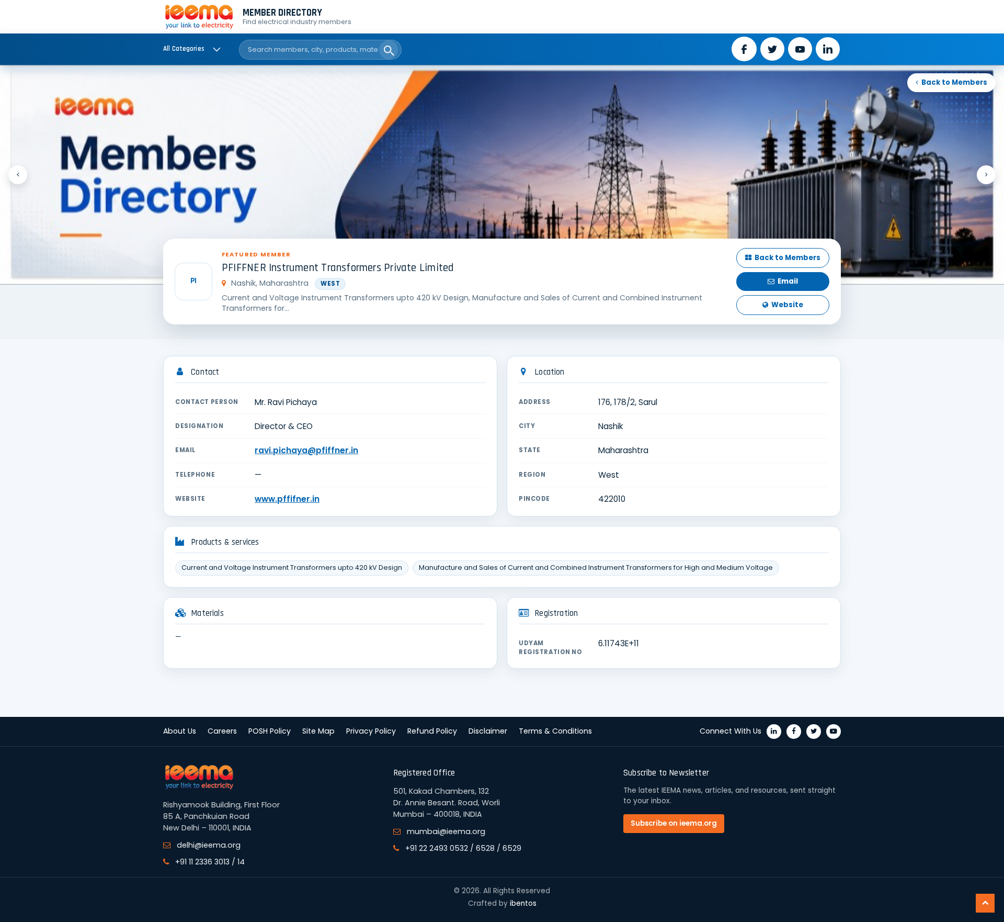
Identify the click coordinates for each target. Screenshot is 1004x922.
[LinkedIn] (774, 731)
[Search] (388, 49)
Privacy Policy (371, 731)
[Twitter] (813, 731)
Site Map (318, 731)
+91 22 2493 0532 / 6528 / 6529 (463, 848)
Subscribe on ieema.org (674, 823)
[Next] (986, 174)
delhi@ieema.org (209, 845)
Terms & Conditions (555, 731)
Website (787, 305)
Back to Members (954, 82)
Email (788, 281)
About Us (179, 731)
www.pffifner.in (287, 498)
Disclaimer (488, 731)
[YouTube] (833, 731)
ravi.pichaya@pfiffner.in (306, 450)
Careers (222, 731)
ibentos (523, 903)
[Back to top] (985, 903)
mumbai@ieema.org (446, 831)
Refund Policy (432, 731)
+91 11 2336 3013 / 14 (210, 862)
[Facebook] (793, 731)
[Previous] (17, 174)
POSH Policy (269, 731)
